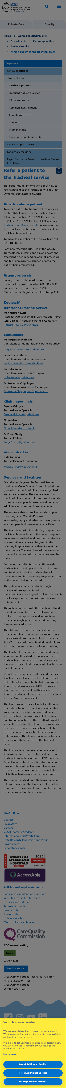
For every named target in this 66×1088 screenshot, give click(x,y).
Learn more (10, 1054)
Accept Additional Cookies (32, 1064)
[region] (33, 1053)
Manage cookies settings (33, 1082)
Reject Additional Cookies (33, 1073)
